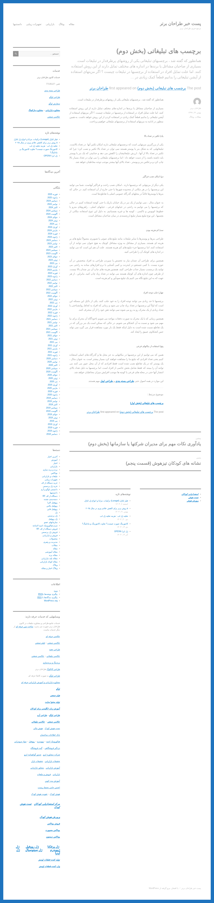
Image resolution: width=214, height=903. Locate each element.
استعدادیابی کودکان (190, 494)
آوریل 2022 (52, 306)
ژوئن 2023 (52, 260)
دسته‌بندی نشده (50, 499)
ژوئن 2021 (52, 339)
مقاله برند (53, 555)
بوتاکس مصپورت (52, 830)
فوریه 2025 (52, 194)
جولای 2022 (52, 296)
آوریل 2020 (52, 385)
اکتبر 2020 (53, 365)
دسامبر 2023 (51, 240)
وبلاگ (61, 24)
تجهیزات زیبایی (33, 24)
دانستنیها (17, 24)
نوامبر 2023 (52, 243)
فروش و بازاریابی (49, 535)
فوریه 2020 (52, 391)
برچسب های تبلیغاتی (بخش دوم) (161, 88)
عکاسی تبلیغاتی (53, 656)
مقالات (198, 117)
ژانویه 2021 (52, 355)
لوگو (58, 689)
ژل (56, 512)
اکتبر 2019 (53, 404)
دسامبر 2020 (51, 358)
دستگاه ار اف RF (50, 496)
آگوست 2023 (51, 253)
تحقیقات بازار (37, 761)
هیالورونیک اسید (53, 741)
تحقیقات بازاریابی (52, 761)
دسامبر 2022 (51, 279)
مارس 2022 (52, 309)
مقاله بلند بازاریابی (49, 558)
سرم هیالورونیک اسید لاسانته (45, 525)
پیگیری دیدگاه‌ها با (47, 597)
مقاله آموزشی (51, 552)
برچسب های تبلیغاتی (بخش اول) (146, 403)
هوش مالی (38, 728)
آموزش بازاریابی (53, 768)
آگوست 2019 (51, 411)
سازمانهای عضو (50, 522)
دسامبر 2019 (51, 398)
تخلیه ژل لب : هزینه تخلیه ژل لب (114, 516)
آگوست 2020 (51, 371)
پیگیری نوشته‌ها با (47, 594)
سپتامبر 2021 (51, 329)
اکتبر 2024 (53, 207)
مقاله (71, 24)
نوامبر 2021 (52, 322)
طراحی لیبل (106, 381)
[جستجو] (15, 53)
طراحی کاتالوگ (53, 669)
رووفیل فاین (52, 509)
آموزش (54, 460)
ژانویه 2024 (52, 237)
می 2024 (53, 224)
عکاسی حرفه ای (53, 636)
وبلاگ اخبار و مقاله (49, 568)
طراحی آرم (42, 715)
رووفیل (32, 741)
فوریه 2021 (52, 352)
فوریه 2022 (52, 312)
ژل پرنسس (52, 516)
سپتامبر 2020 (51, 368)
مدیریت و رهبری (50, 542)
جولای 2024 (52, 217)
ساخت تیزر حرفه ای (24, 626)
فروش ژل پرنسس (49, 532)
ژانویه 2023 (52, 276)
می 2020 (53, 381)
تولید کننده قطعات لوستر (49, 860)
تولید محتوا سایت (52, 702)
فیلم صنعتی (40, 643)
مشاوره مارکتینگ (36, 110)
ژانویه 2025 (52, 197)
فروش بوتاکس (53, 823)
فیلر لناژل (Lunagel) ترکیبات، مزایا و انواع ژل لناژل (106, 501)
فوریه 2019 (52, 427)
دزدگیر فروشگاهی (52, 748)
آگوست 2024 (51, 214)
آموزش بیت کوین (52, 781)
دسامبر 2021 (51, 319)
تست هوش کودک (52, 728)
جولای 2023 (52, 256)
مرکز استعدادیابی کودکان (47, 804)
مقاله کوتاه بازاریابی (48, 562)
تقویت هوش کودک (39, 794)
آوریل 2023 (52, 266)
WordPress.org (50, 600)
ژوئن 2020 (52, 378)
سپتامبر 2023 (51, 250)
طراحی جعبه (54, 649)
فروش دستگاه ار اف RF (47, 529)
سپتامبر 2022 (51, 289)
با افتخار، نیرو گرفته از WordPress (163, 888)
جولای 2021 (52, 335)
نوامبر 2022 (52, 283)
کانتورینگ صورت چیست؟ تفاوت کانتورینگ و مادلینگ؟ (105, 524)
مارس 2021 (52, 348)
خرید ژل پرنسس (50, 486)
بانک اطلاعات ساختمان (50, 735)
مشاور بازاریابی (37, 768)
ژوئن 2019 (52, 417)
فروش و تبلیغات (44, 774)
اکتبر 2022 (53, 286)
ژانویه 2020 (52, 394)
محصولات (53, 539)
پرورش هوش (192, 501)
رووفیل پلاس (52, 506)
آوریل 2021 (52, 345)
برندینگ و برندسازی (51, 662)
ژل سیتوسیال (33, 850)
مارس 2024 (52, 230)
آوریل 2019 (52, 424)
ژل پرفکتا (53, 846)
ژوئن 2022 (52, 299)
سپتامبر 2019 (51, 408)
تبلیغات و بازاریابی (49, 476)
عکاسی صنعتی (53, 117)
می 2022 (53, 302)
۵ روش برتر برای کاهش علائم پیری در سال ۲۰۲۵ (107, 508)
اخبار (55, 463)
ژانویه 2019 (52, 431)
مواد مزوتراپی (20, 741)
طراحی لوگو (54, 97)
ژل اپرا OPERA (121, 531)
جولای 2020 (52, 375)
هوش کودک (55, 794)
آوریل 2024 (52, 227)
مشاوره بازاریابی (52, 110)
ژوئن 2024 (52, 220)
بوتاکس (54, 473)
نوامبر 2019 (52, 401)
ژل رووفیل (53, 519)
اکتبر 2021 (53, 325)
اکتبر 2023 (53, 247)
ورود (55, 591)
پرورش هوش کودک (50, 817)
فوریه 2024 (52, 233)
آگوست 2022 (51, 293)
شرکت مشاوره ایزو (51, 754)
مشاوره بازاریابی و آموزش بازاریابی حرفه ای (40, 682)
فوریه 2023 (52, 273)
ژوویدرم (40, 741)
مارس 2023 (52, 270)
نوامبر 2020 (52, 362)
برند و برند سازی (50, 470)
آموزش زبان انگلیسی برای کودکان (45, 708)
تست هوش (193, 497)
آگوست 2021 (51, 332)
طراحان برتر (99, 88)
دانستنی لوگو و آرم (49, 489)
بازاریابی (50, 24)
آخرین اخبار (52, 456)
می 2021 (53, 342)
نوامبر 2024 (52, 204)
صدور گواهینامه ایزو (32, 754)
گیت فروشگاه (36, 748)
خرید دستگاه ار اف (49, 483)
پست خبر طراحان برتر (180, 23)
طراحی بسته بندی (52, 90)
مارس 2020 (52, 388)
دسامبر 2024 (51, 201)
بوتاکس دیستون (53, 837)
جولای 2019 (52, 414)
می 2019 (53, 421)
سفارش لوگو (54, 103)
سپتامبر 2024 (51, 210)
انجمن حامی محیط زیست (49, 787)
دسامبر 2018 (51, 434)
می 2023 (53, 263)
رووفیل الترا (52, 502)
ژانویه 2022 (52, 316)
